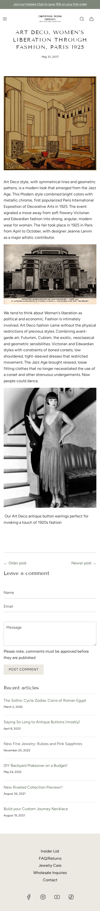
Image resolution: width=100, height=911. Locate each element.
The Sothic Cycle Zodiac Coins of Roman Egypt (45, 700)
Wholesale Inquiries (50, 872)
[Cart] (91, 18)
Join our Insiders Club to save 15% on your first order (50, 4)
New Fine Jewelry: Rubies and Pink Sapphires (43, 743)
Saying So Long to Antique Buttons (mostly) (42, 722)
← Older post (15, 563)
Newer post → (83, 563)
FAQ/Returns (50, 858)
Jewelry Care (50, 865)
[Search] (82, 18)
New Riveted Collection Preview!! (33, 787)
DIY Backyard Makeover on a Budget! (35, 765)
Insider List (50, 851)
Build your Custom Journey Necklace (36, 808)
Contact (50, 880)
